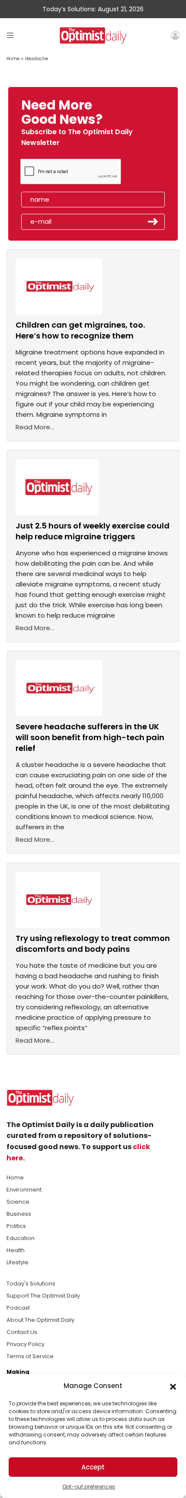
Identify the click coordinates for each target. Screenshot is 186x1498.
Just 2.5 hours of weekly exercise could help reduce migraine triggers (93, 531)
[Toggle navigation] (10, 35)
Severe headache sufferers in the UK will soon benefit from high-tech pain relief (90, 737)
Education (20, 1238)
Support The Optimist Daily (43, 1296)
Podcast (18, 1308)
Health (15, 1250)
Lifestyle (17, 1262)
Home (12, 58)
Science (17, 1202)
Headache (36, 58)
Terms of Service (30, 1356)
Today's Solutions (30, 1283)
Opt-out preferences (88, 1486)
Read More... (35, 427)
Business (18, 1214)
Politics (16, 1226)
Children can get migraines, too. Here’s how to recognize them (80, 330)
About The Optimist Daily (40, 1320)
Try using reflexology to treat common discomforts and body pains (93, 943)
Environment (24, 1190)
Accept (93, 1467)
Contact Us (21, 1332)
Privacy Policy (25, 1344)
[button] (173, 1386)
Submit (153, 222)
